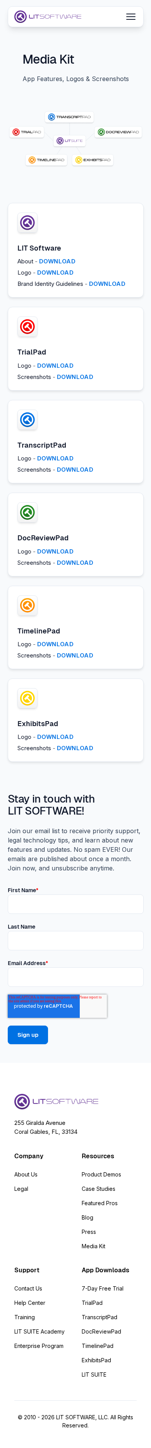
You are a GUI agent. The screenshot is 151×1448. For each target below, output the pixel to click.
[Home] (48, 16)
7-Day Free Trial (103, 1288)
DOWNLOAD (57, 261)
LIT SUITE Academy (39, 1331)
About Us (26, 1174)
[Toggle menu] (131, 16)
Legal (21, 1188)
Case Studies (98, 1188)
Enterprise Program (38, 1345)
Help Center (29, 1302)
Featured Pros (100, 1203)
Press (89, 1231)
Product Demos (101, 1174)
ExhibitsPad (96, 1360)
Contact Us (28, 1288)
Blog (87, 1217)
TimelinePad (97, 1345)
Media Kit (93, 1246)
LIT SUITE (94, 1374)
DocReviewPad (101, 1331)
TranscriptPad (99, 1317)
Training (24, 1317)
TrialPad (92, 1302)
